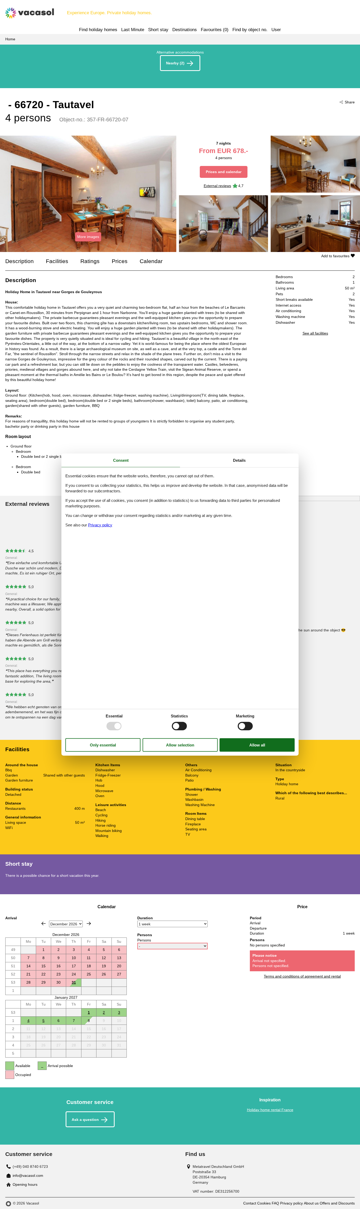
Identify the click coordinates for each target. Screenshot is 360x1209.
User (276, 29)
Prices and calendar (223, 172)
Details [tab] (239, 460)
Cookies (264, 1203)
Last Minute (132, 29)
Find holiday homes (98, 29)
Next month (89, 923)
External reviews (217, 186)
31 (74, 982)
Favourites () (214, 29)
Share (350, 102)
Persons (144, 940)
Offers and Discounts (337, 1203)
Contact (249, 1203)
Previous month (43, 923)
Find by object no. (249, 29)
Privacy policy (291, 1203)
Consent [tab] (121, 460)
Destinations (184, 29)
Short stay (158, 29)
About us (311, 1203)
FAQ (275, 1203)
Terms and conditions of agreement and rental (302, 976)
